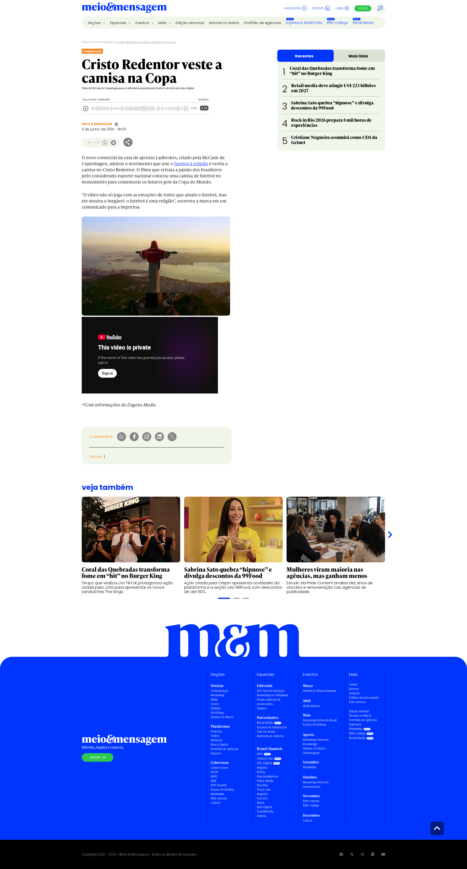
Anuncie (354, 693)
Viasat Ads (263, 789)
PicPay (261, 772)
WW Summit (219, 785)
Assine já (97, 757)
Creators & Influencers (272, 727)
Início (86, 42)
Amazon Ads (265, 758)
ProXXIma (217, 713)
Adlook (261, 816)
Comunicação (103, 42)
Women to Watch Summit (319, 691)
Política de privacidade (363, 697)
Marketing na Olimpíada (272, 695)
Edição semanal (190, 22)
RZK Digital (264, 807)
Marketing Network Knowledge (316, 742)
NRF (213, 781)
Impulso (262, 768)
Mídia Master (311, 706)
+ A (96, 142)
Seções (95, 22)
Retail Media (363, 22)
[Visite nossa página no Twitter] (352, 854)
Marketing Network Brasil (320, 720)
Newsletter (293, 8)
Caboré (215, 803)
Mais (162, 22)
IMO (260, 754)
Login (339, 8)
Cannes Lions (219, 768)
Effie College (337, 22)
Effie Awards (219, 798)
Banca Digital (219, 744)
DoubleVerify (265, 811)
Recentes (304, 56)
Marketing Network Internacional (316, 784)
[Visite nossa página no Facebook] (341, 854)
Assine (363, 8)
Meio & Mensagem (97, 124)
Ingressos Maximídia (304, 22)
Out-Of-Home (266, 732)
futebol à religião (191, 163)
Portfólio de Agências (262, 22)
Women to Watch (224, 22)
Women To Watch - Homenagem (315, 750)
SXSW (214, 772)
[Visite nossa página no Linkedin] (372, 854)
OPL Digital (264, 763)
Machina (262, 785)
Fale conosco (357, 702)
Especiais (118, 22)
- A (88, 142)
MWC (214, 776)
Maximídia (217, 794)
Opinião (216, 708)
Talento (262, 708)
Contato (318, 8)
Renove (354, 689)
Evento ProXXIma (222, 789)
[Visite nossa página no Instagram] (362, 854)
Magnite (262, 794)
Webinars (217, 740)
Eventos (142, 22)
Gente (215, 704)
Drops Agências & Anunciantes (268, 701)
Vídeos (215, 736)
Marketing (217, 695)
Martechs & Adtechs (270, 736)
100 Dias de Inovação (271, 691)
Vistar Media (265, 781)
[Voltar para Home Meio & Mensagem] (124, 8)
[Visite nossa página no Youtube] (383, 854)
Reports (216, 753)
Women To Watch (222, 717)
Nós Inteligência (267, 776)
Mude (260, 803)
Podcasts (216, 731)
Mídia (214, 699)
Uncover (262, 798)
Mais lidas (358, 56)
